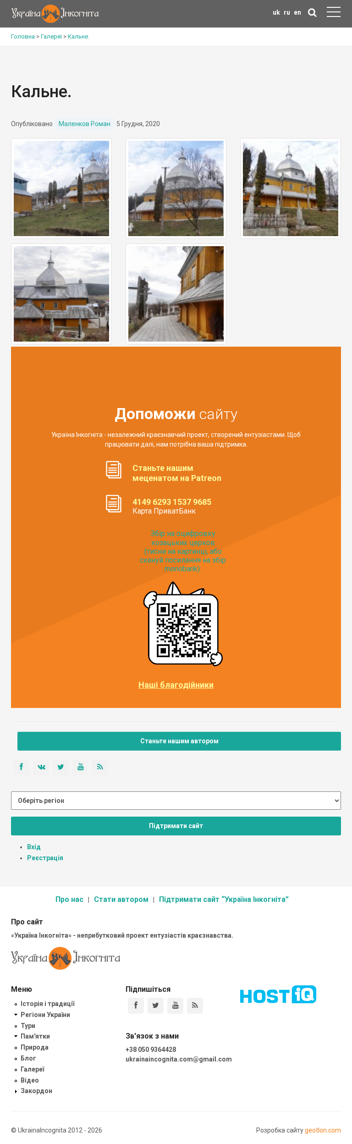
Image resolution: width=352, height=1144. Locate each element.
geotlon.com (323, 1130)
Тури (28, 1025)
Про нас (69, 899)
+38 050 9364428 (151, 1049)
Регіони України (45, 1014)
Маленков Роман (84, 123)
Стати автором (121, 899)
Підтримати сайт (176, 825)
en (297, 12)
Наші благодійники (176, 685)
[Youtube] (175, 1006)
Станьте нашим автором (179, 741)
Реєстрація (45, 858)
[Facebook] (136, 1006)
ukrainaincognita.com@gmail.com (179, 1059)
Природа (35, 1047)
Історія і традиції (47, 1003)
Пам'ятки (35, 1036)
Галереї (32, 1069)
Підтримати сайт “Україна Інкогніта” (224, 899)
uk (276, 12)
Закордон (36, 1090)
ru (287, 12)
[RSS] (195, 1006)
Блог (28, 1058)
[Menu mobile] (334, 14)
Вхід (34, 847)
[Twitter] (156, 1006)
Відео (30, 1080)
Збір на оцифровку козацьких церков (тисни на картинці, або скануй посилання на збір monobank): (183, 551)
